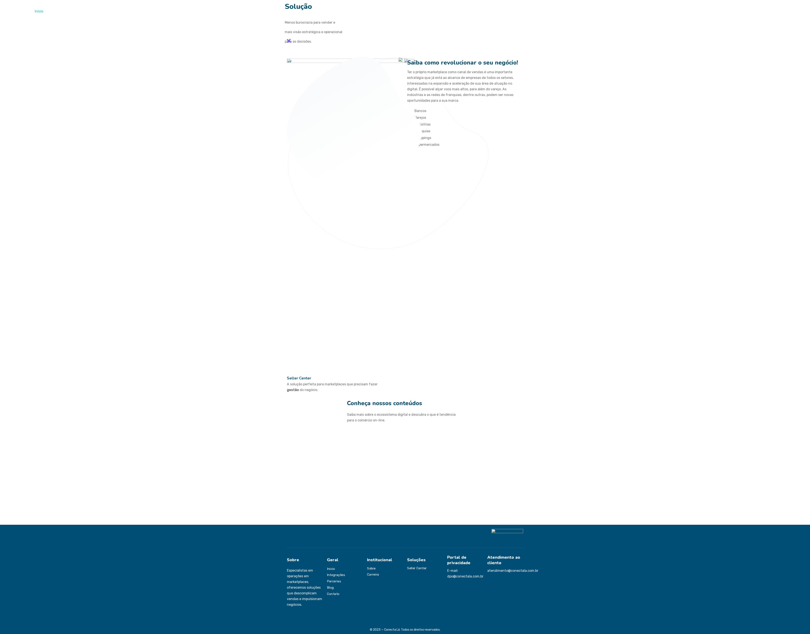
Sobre (371, 568)
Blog (330, 587)
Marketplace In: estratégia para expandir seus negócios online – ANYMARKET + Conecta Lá (319, 462)
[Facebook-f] (295, 616)
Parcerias (105, 11)
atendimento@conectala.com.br (512, 571)
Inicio (331, 569)
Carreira (373, 574)
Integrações (85, 11)
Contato (187, 11)
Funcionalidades (59, 11)
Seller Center (299, 378)
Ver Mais (293, 505)
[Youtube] (310, 616)
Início (39, 11)
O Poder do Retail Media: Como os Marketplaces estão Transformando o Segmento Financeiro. (485, 462)
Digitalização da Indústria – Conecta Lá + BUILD (404, 453)
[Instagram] (288, 616)
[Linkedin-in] (303, 616)
